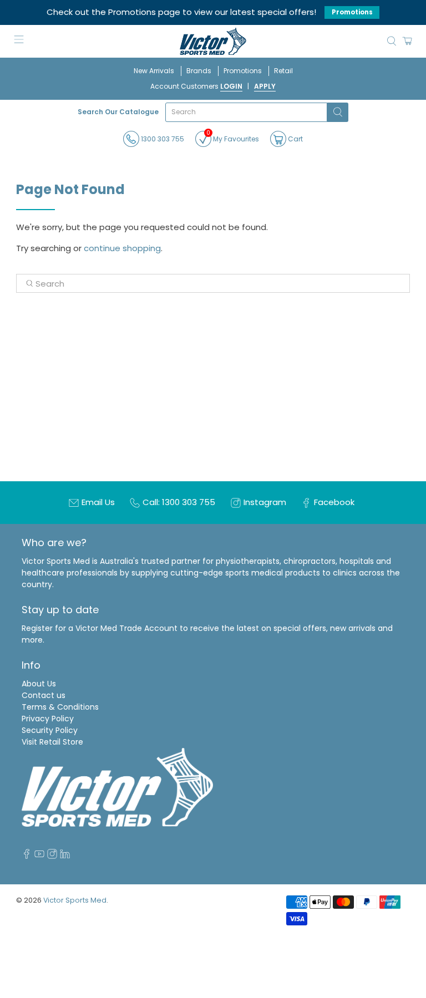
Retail (283, 70)
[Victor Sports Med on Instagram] (52, 856)
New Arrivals (154, 70)
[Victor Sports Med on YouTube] (39, 856)
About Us (39, 683)
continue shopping (122, 248)
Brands (198, 70)
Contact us (43, 695)
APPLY (265, 86)
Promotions (352, 12)
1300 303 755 (161, 139)
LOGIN (231, 86)
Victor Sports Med (74, 900)
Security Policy (50, 730)
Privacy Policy (48, 718)
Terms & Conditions (60, 706)
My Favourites (232, 137)
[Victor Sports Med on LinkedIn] (65, 856)
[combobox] (246, 112)
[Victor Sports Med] (213, 41)
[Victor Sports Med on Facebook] (27, 856)
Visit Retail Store (52, 741)
